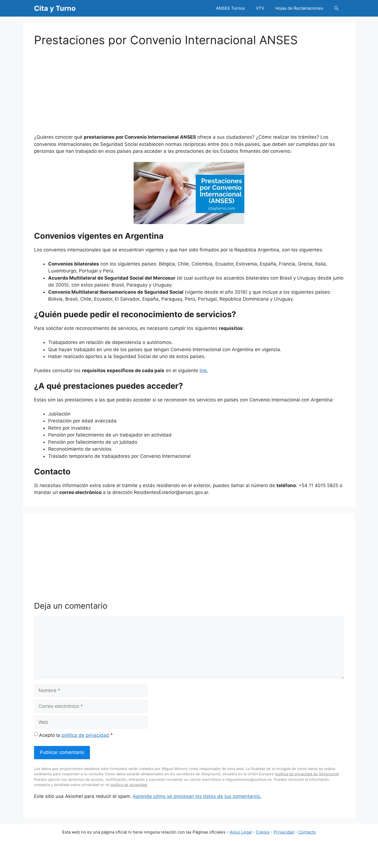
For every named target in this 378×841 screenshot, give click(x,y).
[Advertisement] (189, 85)
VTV (260, 8)
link (203, 370)
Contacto (307, 832)
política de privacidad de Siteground (307, 774)
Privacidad (284, 832)
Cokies (263, 832)
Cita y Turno (55, 8)
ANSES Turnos (230, 8)
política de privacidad (85, 735)
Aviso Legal (241, 832)
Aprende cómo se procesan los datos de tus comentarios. (197, 796)
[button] (336, 8)
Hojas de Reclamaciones (299, 8)
